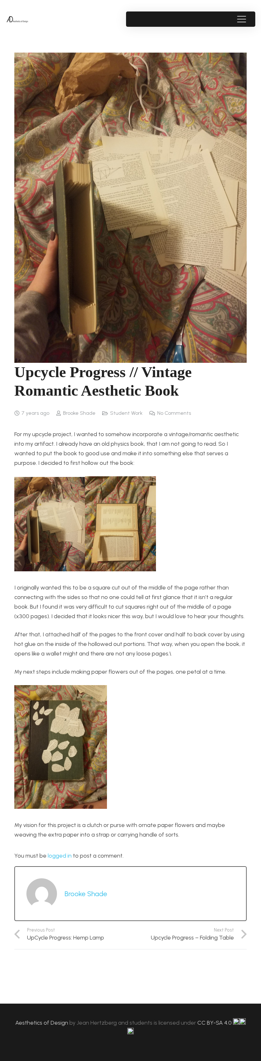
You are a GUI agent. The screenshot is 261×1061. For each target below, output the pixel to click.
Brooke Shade (79, 413)
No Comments (174, 413)
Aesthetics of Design (42, 1022)
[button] (241, 19)
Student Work (126, 413)
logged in (60, 855)
